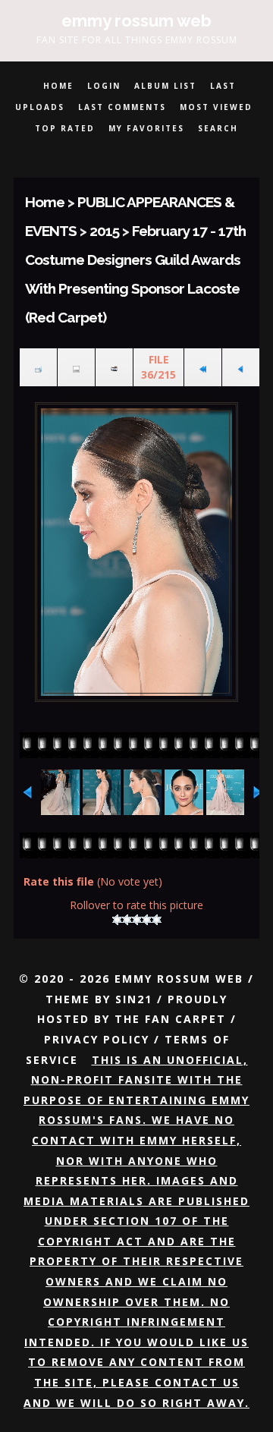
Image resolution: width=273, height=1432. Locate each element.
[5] (157, 919)
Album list (165, 85)
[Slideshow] (114, 367)
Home (58, 85)
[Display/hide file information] (76, 367)
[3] (137, 919)
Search (218, 128)
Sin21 (133, 999)
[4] (147, 919)
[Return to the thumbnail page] (38, 367)
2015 (104, 230)
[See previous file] (241, 367)
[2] (127, 919)
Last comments (122, 107)
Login (104, 85)
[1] (117, 919)
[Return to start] (203, 367)
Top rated (65, 128)
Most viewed (216, 107)
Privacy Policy (96, 1039)
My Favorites (146, 128)
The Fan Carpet (170, 1019)
